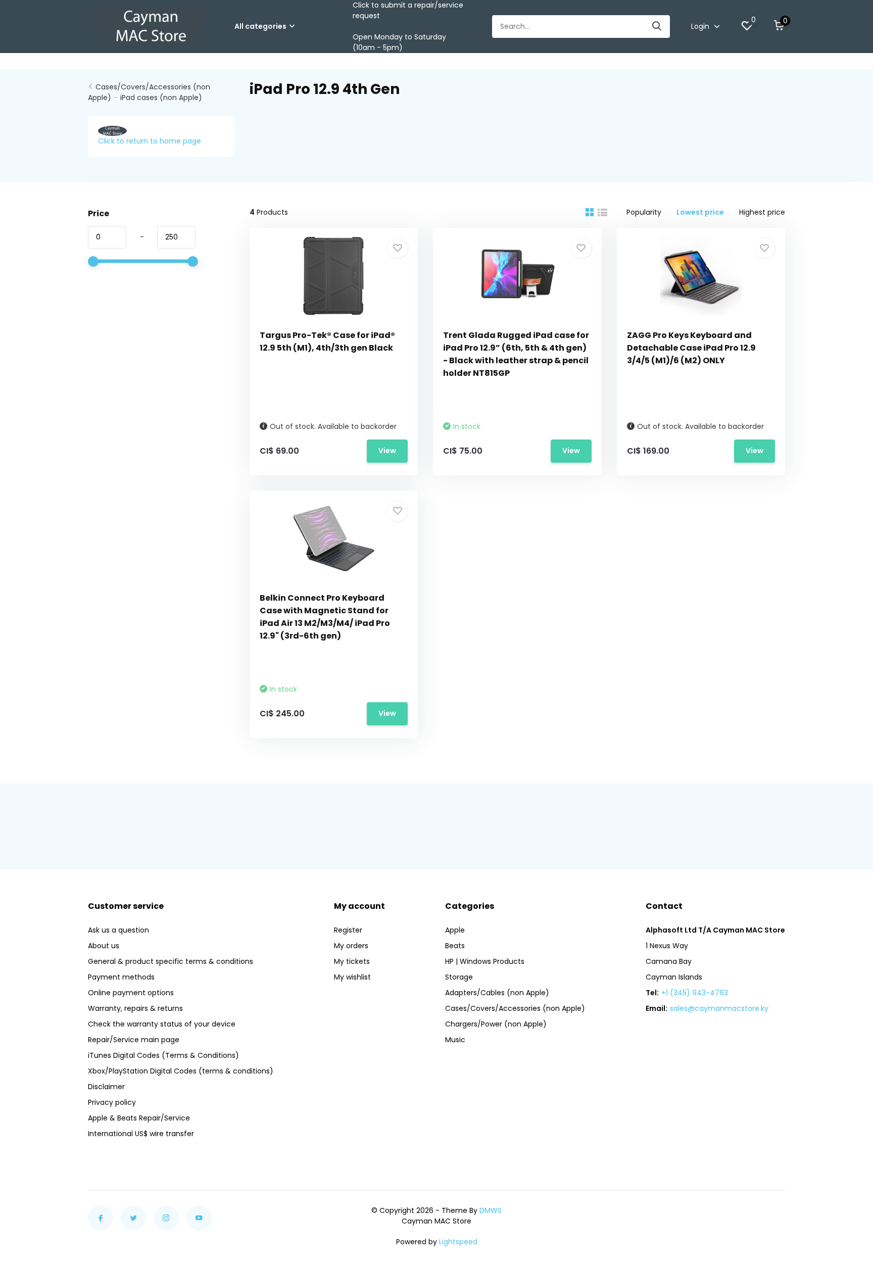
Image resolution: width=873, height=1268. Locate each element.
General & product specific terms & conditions (170, 961)
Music (455, 1040)
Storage (459, 977)
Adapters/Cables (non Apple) (497, 993)
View (387, 451)
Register (348, 930)
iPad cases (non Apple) (161, 97)
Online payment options (131, 993)
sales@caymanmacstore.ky (719, 1008)
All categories (260, 26)
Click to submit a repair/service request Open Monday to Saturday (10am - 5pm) (408, 26)
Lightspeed (458, 1242)
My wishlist (352, 977)
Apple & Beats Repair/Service (139, 1118)
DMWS (490, 1210)
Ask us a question (118, 930)
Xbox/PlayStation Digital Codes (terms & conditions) (180, 1071)
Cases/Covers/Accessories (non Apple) (515, 1008)
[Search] (657, 26)
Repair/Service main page (133, 1040)
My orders (351, 946)
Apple (455, 930)
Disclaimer (106, 1087)
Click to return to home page (149, 141)
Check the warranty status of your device (161, 1024)
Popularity (643, 212)
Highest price (762, 212)
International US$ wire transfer (141, 1134)
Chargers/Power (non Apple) (496, 1024)
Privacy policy (112, 1102)
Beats (455, 946)
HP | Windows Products (484, 961)
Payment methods (121, 977)
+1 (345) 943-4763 (694, 993)
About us (103, 946)
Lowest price (700, 212)
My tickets (352, 961)
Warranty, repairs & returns (135, 1008)
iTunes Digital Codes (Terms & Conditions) (163, 1055)
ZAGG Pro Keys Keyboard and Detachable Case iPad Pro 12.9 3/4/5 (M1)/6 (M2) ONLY (691, 347)
